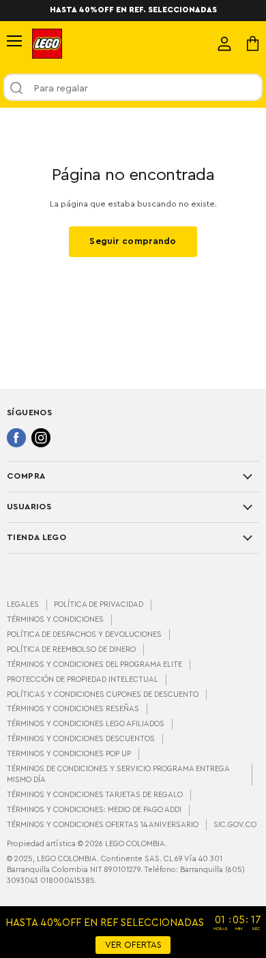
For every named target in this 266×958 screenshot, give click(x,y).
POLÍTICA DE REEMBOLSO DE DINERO (71, 649)
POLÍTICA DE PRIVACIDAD (98, 604)
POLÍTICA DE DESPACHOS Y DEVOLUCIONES (84, 634)
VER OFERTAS (133, 945)
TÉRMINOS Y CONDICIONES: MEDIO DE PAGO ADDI (94, 809)
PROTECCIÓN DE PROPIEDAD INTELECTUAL (82, 679)
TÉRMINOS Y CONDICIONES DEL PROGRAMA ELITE (94, 664)
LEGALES (23, 604)
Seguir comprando (132, 241)
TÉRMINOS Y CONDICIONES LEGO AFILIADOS (85, 724)
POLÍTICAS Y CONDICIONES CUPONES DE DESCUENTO (102, 694)
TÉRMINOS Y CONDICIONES (55, 619)
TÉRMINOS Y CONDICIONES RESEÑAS (73, 709)
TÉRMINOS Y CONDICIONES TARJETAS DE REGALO (95, 794)
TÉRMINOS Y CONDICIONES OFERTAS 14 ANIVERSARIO (102, 824)
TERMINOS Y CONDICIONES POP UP (69, 754)
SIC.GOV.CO (234, 824)
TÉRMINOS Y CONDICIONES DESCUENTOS (81, 739)
